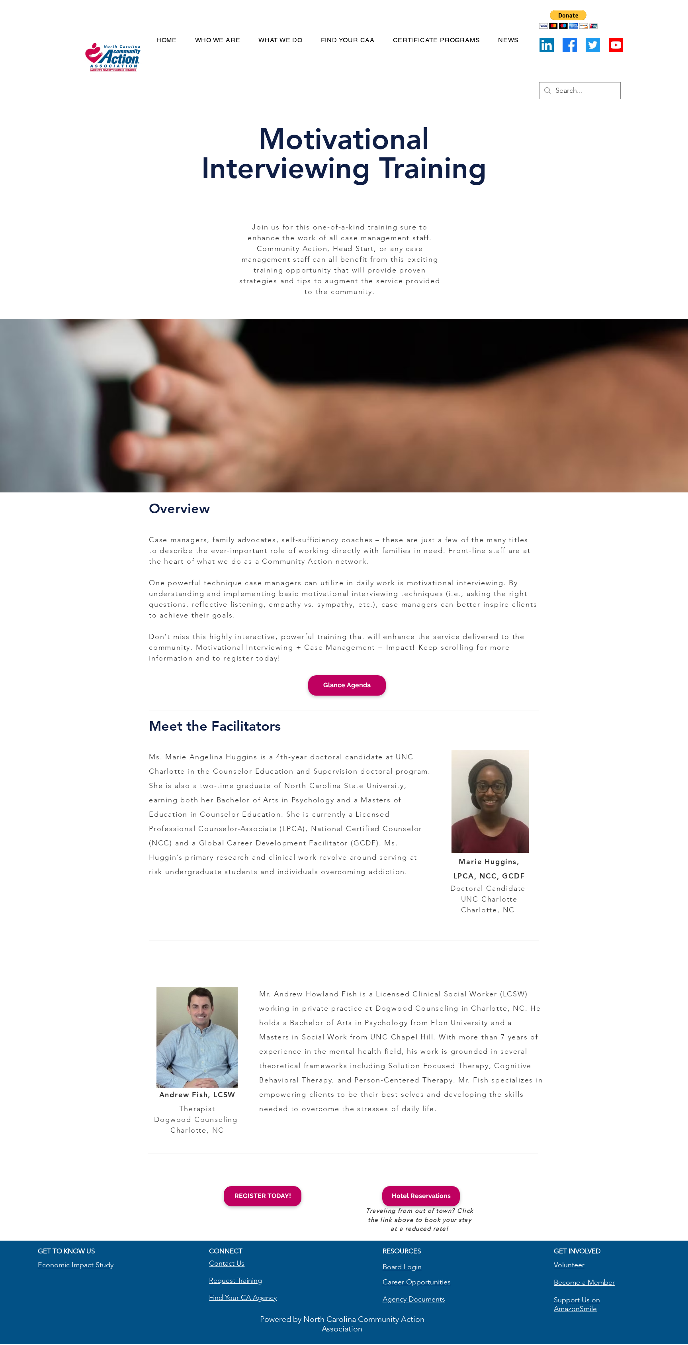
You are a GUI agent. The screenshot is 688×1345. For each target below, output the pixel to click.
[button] (568, 19)
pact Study (96, 1265)
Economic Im (59, 1265)
